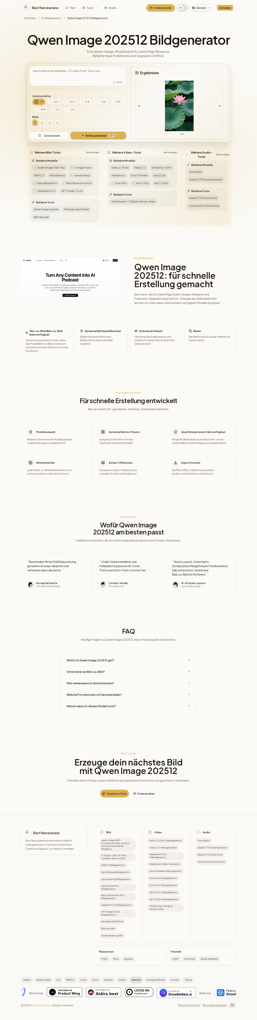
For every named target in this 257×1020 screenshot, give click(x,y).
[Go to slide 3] (182, 133)
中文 (58, 980)
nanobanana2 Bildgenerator (115, 879)
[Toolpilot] (170, 993)
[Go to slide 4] (188, 133)
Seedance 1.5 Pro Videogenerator (158, 856)
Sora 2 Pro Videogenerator (163, 885)
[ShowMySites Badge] (127, 993)
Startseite (30, 18)
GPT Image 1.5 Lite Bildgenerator (110, 913)
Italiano (122, 980)
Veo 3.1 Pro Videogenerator (163, 892)
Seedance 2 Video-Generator (164, 864)
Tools (90, 7)
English (27, 980)
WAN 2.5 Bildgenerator (113, 865)
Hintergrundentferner (112, 921)
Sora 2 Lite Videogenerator (163, 878)
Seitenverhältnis (41, 96)
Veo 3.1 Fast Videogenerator (164, 899)
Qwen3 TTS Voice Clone (210, 854)
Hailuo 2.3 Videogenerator (163, 847)
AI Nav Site (100, 993)
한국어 (95, 980)
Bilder (35, 117)
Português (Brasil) (155, 980)
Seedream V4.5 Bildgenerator (116, 905)
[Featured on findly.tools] (209, 993)
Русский (175, 980)
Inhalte (112, 7)
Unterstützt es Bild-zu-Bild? (86, 672)
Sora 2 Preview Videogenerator (165, 871)
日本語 (83, 980)
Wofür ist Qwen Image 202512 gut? (90, 660)
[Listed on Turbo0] (34, 993)
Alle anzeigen (92, 152)
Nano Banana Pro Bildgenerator (110, 887)
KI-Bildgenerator (51, 18)
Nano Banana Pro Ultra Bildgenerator (112, 897)
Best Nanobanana (41, 1005)
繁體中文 (70, 980)
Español (108, 980)
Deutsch (136, 980)
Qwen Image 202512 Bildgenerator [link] (87, 18)
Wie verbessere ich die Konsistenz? (90, 683)
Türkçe (188, 980)
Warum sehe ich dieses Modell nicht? (91, 706)
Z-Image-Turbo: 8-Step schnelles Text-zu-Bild (113, 857)
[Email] (232, 1005)
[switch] (182, 7)
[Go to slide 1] (171, 133)
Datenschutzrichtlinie (189, 1005)
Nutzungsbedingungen (215, 1005)
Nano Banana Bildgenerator (115, 872)
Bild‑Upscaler (108, 928)
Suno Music (203, 840)
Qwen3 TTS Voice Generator (212, 847)
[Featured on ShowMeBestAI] (71, 993)
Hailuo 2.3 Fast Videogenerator (165, 840)
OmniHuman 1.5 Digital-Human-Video (161, 907)
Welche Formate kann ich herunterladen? (94, 694)
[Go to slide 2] (176, 133)
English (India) (43, 980)
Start (73, 7)
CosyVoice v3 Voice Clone (211, 861)
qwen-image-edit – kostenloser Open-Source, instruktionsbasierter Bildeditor (115, 844)
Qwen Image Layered (112, 935)
